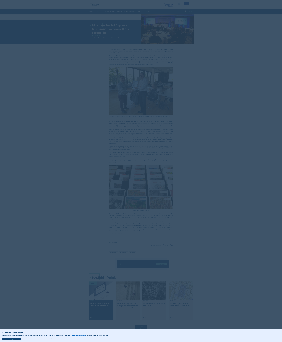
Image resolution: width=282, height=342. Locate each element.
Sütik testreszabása (48, 339)
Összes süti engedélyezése (11, 339)
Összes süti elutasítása (30, 339)
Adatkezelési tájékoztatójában (78, 335)
